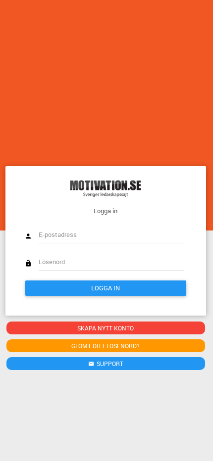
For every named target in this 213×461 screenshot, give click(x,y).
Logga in (105, 287)
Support (109, 364)
